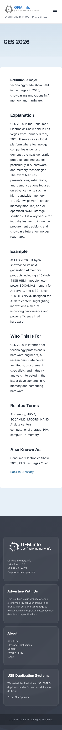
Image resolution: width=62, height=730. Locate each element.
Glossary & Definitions (19, 644)
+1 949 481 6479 (17, 568)
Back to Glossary (22, 472)
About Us (12, 641)
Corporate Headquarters (21, 572)
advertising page (34, 606)
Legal (10, 656)
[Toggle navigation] (55, 12)
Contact (11, 648)
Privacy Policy (15, 652)
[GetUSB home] (31, 547)
